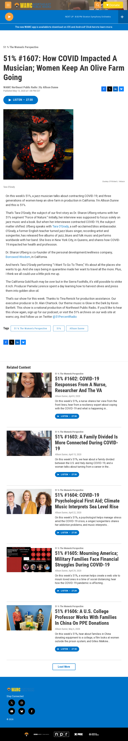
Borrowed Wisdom (18, 257)
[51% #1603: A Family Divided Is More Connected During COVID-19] (29, 443)
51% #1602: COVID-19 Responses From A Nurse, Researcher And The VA (80, 384)
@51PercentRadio (65, 316)
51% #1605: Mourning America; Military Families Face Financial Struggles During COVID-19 (87, 559)
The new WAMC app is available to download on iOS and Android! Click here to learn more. (64, 27)
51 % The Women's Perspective (20, 47)
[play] (9, 17)
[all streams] (123, 16)
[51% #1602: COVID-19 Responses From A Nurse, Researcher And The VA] (29, 385)
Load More (64, 666)
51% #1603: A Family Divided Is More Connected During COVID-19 (86, 442)
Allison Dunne (77, 328)
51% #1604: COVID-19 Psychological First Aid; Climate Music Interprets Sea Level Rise (87, 501)
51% (59, 328)
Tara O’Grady (60, 226)
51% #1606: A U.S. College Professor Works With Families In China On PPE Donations (86, 617)
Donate (114, 5)
